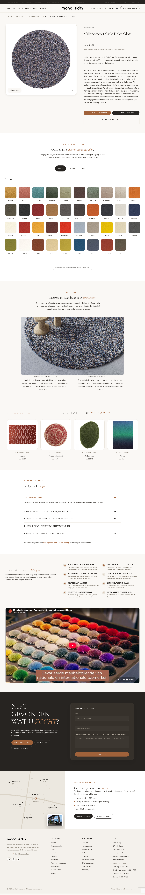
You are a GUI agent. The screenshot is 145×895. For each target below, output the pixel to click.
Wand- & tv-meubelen (58, 863)
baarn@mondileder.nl (120, 853)
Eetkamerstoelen (56, 846)
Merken (42, 8)
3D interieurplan (87, 849)
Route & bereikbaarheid (121, 856)
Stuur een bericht (22, 748)
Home (8, 8)
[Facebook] (13, 859)
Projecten (85, 856)
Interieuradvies (87, 846)
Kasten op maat (87, 853)
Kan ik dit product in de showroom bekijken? (48, 519)
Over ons (85, 843)
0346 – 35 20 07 (111, 2)
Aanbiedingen (31, 8)
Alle (84, 168)
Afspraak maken (118, 860)
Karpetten (54, 856)
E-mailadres (80, 724)
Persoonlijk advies (22, 742)
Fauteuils (54, 853)
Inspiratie (109, 8)
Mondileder (96, 8)
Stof (72, 168)
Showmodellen (56, 870)
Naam (77, 714)
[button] (117, 8)
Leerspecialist (86, 866)
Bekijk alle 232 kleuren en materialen (72, 267)
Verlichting (54, 860)
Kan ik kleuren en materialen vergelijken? (47, 526)
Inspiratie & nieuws (88, 860)
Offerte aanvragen (88, 863)
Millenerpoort (133, 57)
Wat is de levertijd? (34, 497)
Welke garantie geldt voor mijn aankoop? (47, 511)
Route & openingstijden (129, 2)
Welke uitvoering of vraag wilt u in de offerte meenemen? (100, 734)
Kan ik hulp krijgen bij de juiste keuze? (44, 533)
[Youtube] (18, 859)
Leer (60, 168)
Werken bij (85, 870)
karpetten (20, 16)
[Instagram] (9, 859)
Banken (53, 843)
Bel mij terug (43, 742)
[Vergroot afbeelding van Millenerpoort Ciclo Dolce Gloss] (72, 90)
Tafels (53, 849)
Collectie (17, 8)
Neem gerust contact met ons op (56, 543)
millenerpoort (35, 16)
